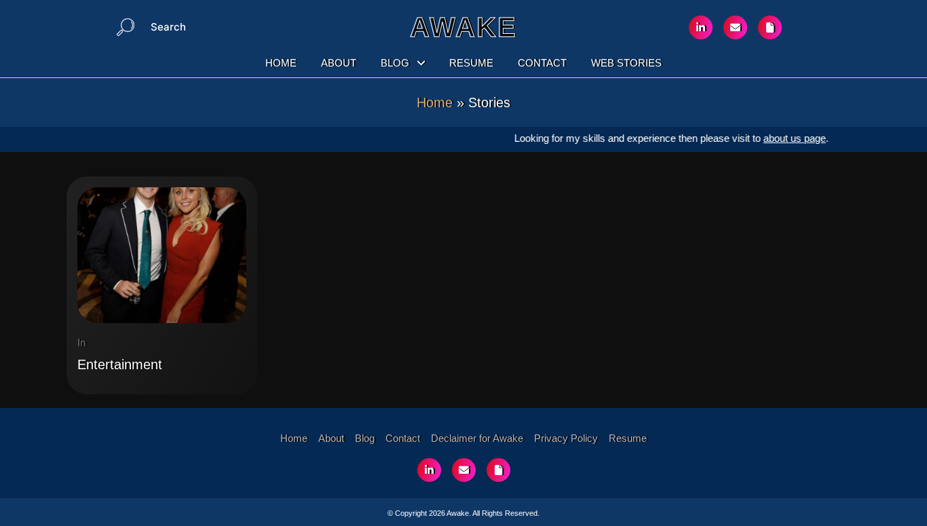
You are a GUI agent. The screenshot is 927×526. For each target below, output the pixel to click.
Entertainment (119, 364)
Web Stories (626, 63)
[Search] (125, 27)
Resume (471, 63)
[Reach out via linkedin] (701, 27)
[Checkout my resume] (770, 27)
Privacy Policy (566, 438)
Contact (542, 63)
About (338, 63)
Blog (395, 63)
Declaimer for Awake (477, 438)
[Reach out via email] (735, 27)
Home (281, 63)
